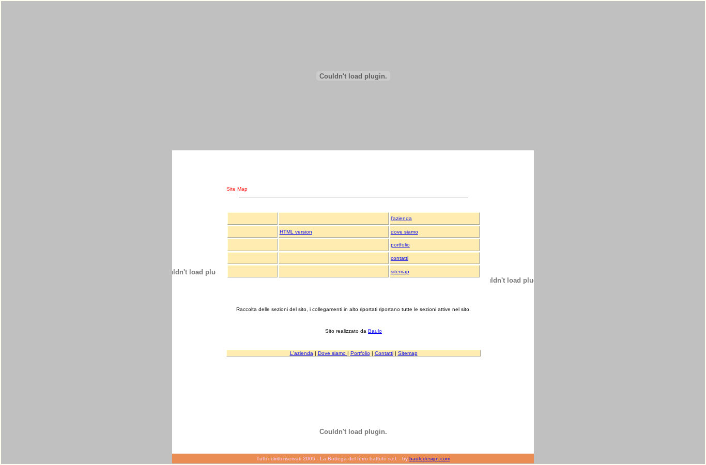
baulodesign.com (429, 458)
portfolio (400, 244)
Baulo (375, 331)
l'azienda (401, 218)
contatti (399, 258)
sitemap (400, 271)
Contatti (384, 353)
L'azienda (301, 353)
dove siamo (404, 232)
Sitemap (408, 353)
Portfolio (360, 353)
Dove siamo (332, 353)
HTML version (296, 232)
